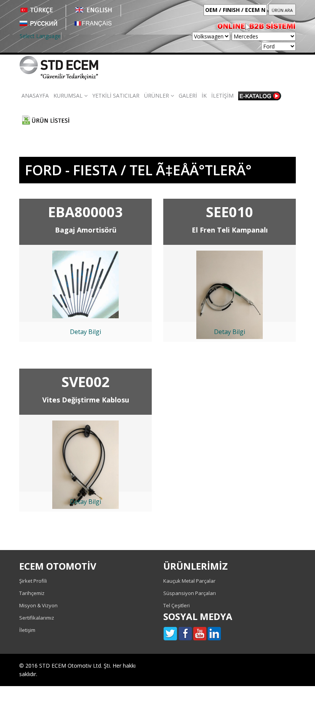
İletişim (27, 630)
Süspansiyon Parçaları (189, 593)
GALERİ (188, 95)
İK (204, 95)
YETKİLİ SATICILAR (115, 95)
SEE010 (229, 212)
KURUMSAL (68, 95)
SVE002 (85, 381)
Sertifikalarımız (36, 617)
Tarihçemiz (32, 593)
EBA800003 (85, 212)
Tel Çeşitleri (176, 605)
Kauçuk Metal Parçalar (189, 580)
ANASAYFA (35, 95)
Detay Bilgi (85, 331)
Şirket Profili (33, 580)
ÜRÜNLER (157, 95)
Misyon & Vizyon (38, 605)
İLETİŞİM (222, 95)
